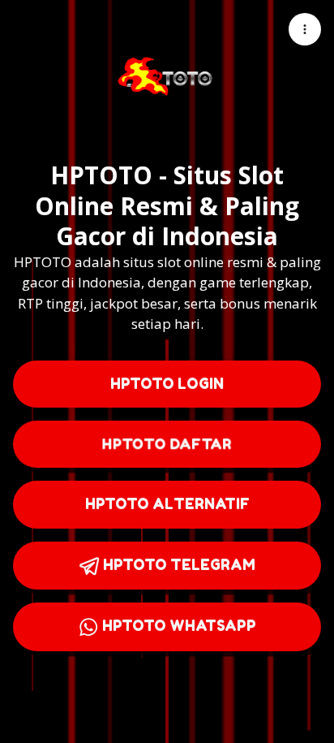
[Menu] (305, 29)
